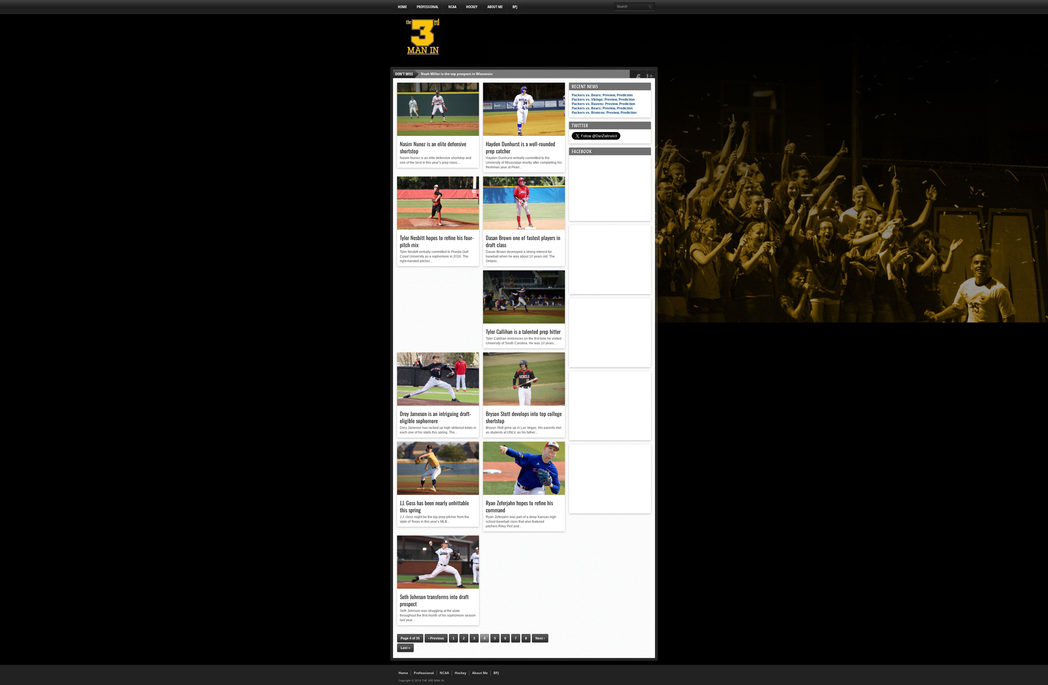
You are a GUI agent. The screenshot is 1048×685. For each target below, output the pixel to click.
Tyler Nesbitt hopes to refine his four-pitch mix (437, 241)
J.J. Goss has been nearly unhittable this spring (434, 506)
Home (402, 6)
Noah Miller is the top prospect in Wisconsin (457, 73)
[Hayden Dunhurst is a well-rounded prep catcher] (524, 134)
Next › (540, 638)
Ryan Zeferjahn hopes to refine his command (519, 506)
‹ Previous (436, 638)
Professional (428, 6)
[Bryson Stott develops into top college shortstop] (524, 404)
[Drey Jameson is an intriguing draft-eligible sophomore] (438, 404)
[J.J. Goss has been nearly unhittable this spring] (438, 493)
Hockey (472, 6)
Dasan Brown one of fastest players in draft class (523, 241)
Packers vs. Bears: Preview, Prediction (602, 95)
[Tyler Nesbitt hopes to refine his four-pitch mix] (438, 228)
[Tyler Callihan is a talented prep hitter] (524, 322)
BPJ (515, 6)
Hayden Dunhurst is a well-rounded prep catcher (520, 147)
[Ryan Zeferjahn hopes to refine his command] (524, 493)
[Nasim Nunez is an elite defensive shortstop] (438, 134)
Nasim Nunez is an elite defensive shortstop (433, 147)
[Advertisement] (555, 38)
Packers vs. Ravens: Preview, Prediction (603, 104)
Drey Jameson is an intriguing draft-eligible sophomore (435, 417)
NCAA (452, 6)
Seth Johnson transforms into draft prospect (434, 600)
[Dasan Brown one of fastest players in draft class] (524, 228)
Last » (405, 648)
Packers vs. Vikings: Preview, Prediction (603, 99)
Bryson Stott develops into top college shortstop (524, 417)
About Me (495, 6)
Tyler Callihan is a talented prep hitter (523, 331)
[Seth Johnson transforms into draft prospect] (438, 587)
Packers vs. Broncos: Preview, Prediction (604, 113)
